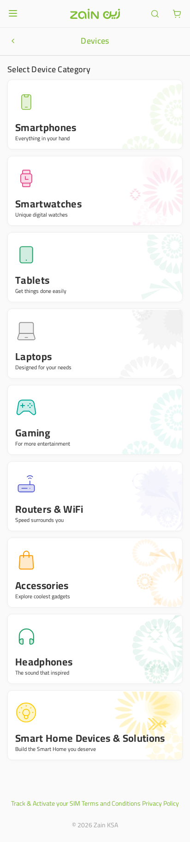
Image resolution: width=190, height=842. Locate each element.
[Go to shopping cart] (177, 13)
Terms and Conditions (111, 803)
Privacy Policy (160, 803)
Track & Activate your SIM (45, 803)
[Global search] (154, 13)
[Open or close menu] (12, 13)
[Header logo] (95, 13)
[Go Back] (12, 40)
